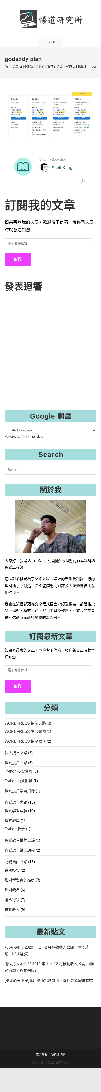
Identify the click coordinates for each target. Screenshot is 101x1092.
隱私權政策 (58, 1054)
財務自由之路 (16, 862)
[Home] (6, 66)
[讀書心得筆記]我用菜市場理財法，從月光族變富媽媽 (49, 981)
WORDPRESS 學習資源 (25, 731)
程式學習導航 (16, 811)
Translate (36, 436)
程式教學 (12, 821)
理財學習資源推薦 (20, 880)
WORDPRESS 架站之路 (25, 723)
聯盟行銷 (12, 900)
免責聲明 (41, 1054)
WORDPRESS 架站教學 (25, 741)
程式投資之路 (16, 763)
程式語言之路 (16, 802)
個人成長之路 (16, 753)
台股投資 (12, 870)
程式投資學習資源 (20, 791)
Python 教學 (15, 829)
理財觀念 (12, 890)
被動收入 (12, 910)
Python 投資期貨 (18, 781)
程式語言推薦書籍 (20, 840)
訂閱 (18, 259)
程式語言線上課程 (20, 850)
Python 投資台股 (18, 771)
